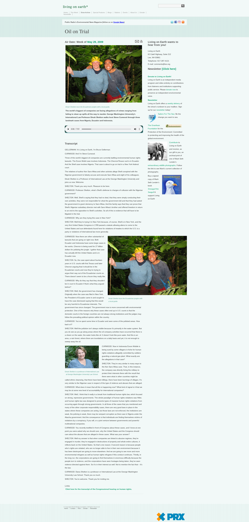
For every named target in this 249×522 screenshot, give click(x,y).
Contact (72, 508)
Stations (117, 12)
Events (125, 12)
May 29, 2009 (95, 42)
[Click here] (168, 68)
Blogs (110, 12)
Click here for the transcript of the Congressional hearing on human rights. (98, 489)
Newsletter (67, 14)
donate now (171, 90)
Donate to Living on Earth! (159, 76)
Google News (118, 22)
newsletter (160, 110)
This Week (74, 12)
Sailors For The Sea (166, 114)
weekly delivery (173, 103)
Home (66, 12)
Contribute (173, 142)
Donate (142, 12)
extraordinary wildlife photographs (162, 165)
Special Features (99, 12)
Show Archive (85, 12)
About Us (133, 12)
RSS (79, 508)
